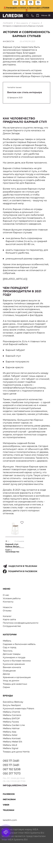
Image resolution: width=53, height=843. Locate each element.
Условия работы (12, 598)
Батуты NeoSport (12, 705)
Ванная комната (12, 667)
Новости (36, 23)
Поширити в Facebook (22, 571)
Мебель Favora (11, 721)
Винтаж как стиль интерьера (24, 92)
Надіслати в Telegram (22, 566)
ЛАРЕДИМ (8, 23)
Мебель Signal (10, 748)
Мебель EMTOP (11, 718)
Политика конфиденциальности (20, 622)
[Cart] (37, 15)
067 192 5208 (11, 769)
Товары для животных (15, 684)
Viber (6, 804)
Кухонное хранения (14, 664)
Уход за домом (11, 680)
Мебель (7, 640)
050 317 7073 (11, 773)
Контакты (8, 601)
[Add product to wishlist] (22, 522)
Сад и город (9, 647)
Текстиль (7, 650)
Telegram (8, 810)
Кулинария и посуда (14, 657)
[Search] (27, 15)
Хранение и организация (17, 677)
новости (9, 41)
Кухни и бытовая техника (17, 660)
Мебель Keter (10, 735)
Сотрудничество (12, 626)
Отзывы (7, 610)
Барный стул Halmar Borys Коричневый (12, 545)
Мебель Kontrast (12, 738)
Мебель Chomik (11, 711)
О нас (6, 595)
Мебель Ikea (9, 731)
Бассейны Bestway (13, 701)
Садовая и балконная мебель (19, 644)
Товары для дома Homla (16, 751)
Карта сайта (9, 619)
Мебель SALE (10, 745)
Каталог (7, 616)
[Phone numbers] (32, 15)
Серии (6, 687)
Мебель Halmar (11, 728)
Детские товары (11, 654)
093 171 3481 (11, 760)
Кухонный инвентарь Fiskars (18, 708)
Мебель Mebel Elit (12, 741)
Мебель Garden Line (14, 725)
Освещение (9, 670)
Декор (6, 674)
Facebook (9, 794)
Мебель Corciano (12, 715)
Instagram (9, 799)
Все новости (22, 23)
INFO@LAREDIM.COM (15, 785)
